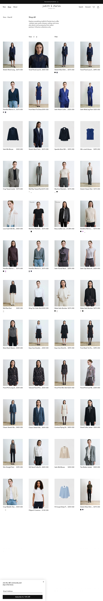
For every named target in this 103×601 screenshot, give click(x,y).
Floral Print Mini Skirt (61, 388)
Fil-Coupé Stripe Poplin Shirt (61, 507)
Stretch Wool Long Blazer (9, 70)
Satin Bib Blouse (8, 149)
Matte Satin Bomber (61, 308)
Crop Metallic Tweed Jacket (9, 507)
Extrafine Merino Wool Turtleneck (87, 229)
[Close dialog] (43, 582)
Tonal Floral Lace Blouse (35, 70)
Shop (4, 17)
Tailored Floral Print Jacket (35, 388)
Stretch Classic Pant (86, 189)
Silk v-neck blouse (86, 149)
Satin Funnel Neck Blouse (61, 268)
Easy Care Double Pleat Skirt (35, 348)
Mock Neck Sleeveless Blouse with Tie (9, 348)
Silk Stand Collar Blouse (35, 467)
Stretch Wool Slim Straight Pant (61, 70)
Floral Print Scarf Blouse (87, 388)
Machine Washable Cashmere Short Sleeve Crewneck (61, 189)
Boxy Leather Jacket (61, 229)
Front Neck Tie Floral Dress (87, 348)
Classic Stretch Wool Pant (9, 427)
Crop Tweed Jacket (9, 189)
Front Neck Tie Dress (35, 109)
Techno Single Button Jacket (87, 586)
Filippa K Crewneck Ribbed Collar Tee (35, 510)
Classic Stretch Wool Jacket (35, 427)
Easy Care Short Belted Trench (61, 348)
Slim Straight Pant (8, 467)
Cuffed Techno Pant (61, 586)
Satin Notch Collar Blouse (61, 109)
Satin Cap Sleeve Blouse (87, 268)
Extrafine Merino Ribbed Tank (87, 546)
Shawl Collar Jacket (86, 427)
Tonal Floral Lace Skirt (87, 70)
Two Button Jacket (86, 467)
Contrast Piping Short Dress (61, 427)
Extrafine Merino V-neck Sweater (9, 109)
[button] (9, 7)
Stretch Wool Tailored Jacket (35, 149)
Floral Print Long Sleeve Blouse (9, 388)
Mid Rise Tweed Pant (35, 189)
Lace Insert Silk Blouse (9, 229)
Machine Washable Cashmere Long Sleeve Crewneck (35, 550)
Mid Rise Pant (7, 308)
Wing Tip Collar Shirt (35, 308)
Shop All (10, 17)
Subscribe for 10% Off (22, 597)
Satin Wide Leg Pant (86, 109)
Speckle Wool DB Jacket (61, 149)
